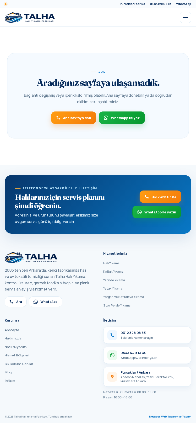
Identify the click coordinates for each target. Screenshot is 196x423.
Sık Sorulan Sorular (19, 364)
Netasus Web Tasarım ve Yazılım (170, 416)
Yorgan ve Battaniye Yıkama (123, 297)
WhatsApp (49, 301)
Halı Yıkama (111, 263)
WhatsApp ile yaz (125, 118)
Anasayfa (12, 330)
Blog (8, 372)
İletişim (10, 380)
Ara (19, 301)
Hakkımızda (13, 338)
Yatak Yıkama (112, 288)
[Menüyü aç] (185, 17)
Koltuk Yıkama (113, 271)
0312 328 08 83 (164, 197)
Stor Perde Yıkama (117, 305)
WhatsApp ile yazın (160, 212)
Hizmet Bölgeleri (17, 355)
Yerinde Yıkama (114, 280)
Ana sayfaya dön (77, 118)
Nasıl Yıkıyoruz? (16, 347)
